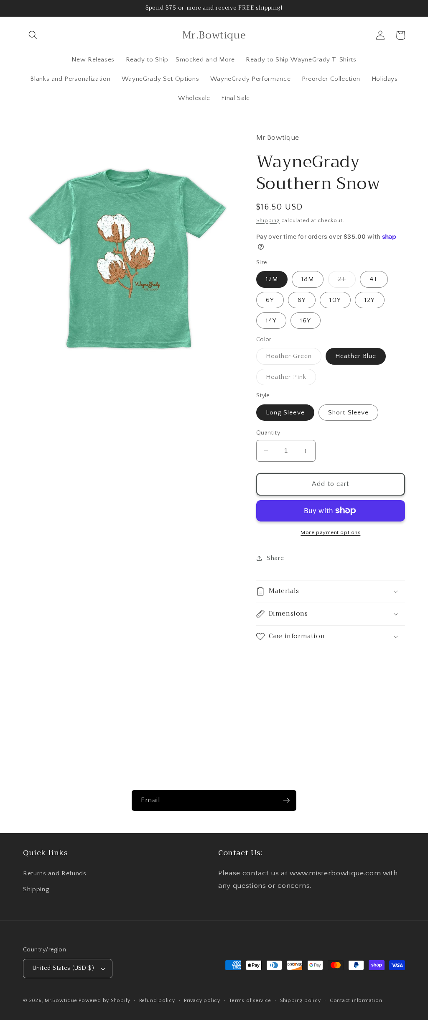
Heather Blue (355, 356)
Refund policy (157, 1000)
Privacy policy (202, 1000)
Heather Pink (291, 379)
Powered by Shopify (104, 1000)
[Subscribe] (286, 800)
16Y (305, 320)
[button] (33, 35)
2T (347, 281)
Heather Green (293, 358)
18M (307, 279)
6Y (270, 300)
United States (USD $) (63, 968)
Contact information (356, 1000)
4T (373, 279)
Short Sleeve (348, 412)
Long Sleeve (285, 412)
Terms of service (250, 1000)
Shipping (268, 220)
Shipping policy (300, 1000)
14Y (271, 320)
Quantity (268, 432)
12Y (369, 300)
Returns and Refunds (55, 873)
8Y (302, 300)
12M (272, 279)
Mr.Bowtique (61, 1000)
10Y (335, 300)
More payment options (330, 532)
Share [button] (275, 558)
